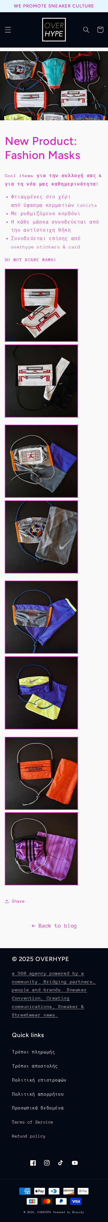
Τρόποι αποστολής (35, 1066)
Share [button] (18, 901)
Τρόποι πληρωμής (33, 1052)
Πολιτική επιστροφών (39, 1080)
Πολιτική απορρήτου (38, 1094)
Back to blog (58, 926)
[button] (8, 30)
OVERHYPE (44, 1212)
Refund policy (29, 1136)
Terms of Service (32, 1122)
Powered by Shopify (68, 1212)
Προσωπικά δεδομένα (38, 1108)
